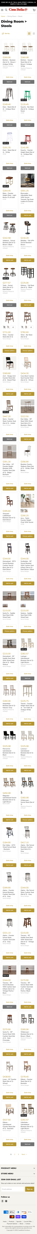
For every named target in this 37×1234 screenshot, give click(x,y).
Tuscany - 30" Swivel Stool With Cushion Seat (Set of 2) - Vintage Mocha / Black (27, 987)
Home (3, 16)
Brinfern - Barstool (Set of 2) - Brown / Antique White (9, 62)
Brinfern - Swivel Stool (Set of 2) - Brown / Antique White (26, 63)
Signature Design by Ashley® (8, 247)
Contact (27, 1224)
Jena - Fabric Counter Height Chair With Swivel (27, 520)
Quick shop (9, 77)
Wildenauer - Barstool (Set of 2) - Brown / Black (27, 1034)
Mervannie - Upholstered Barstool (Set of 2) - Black (9, 752)
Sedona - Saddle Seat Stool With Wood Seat (26, 615)
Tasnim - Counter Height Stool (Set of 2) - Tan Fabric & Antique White (27, 707)
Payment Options (12, 1224)
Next (23, 1154)
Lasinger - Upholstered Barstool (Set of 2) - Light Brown (27, 659)
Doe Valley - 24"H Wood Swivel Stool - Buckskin (9, 847)
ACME (4, 111)
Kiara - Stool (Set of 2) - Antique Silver (9, 108)
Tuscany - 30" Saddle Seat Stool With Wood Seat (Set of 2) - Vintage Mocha (27, 939)
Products (11, 1221)
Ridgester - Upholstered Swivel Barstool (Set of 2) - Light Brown (9, 799)
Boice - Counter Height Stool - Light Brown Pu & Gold (9, 195)
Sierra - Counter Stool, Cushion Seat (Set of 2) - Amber (9, 421)
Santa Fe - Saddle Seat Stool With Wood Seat (9, 615)
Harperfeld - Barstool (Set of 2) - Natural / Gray (9, 706)
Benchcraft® (6, 803)
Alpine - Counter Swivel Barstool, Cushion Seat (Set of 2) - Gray (9, 893)
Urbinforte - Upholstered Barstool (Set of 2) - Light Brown (27, 1125)
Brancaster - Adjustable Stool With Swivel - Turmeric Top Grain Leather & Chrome (27, 197)
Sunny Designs (7, 339)
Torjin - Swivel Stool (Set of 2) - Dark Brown (8, 287)
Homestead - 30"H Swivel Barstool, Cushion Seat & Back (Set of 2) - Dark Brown (9, 565)
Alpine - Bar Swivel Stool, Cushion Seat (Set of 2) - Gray (27, 892)
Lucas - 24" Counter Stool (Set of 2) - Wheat (9, 1081)
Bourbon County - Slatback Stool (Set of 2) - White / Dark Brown (27, 467)
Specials (18, 1221)
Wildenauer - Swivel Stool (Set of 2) (27, 802)
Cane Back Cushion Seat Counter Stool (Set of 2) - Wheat (27, 378)
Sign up (30, 1189)
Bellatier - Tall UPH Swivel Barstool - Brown (27, 243)
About (21, 1224)
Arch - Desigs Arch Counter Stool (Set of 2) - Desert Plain (9, 378)
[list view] (33, 33)
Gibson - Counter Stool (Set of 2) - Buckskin (26, 1081)
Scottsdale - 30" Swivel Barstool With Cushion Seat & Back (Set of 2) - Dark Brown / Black (27, 565)
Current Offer (28, 1221)
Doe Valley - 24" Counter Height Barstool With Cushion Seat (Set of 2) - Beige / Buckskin (9, 469)
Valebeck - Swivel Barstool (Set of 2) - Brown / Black (9, 243)
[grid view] (29, 33)
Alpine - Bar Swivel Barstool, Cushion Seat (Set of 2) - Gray (27, 848)
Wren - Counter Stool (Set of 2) (8, 336)
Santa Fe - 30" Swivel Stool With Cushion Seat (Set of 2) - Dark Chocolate (9, 1036)
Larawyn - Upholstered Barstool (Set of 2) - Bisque (27, 752)
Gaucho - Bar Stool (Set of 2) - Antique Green (27, 109)
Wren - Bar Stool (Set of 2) (26, 336)
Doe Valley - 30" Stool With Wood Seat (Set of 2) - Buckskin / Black (27, 422)
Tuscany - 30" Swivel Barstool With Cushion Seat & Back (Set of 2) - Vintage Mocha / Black (9, 988)
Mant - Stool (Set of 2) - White (9, 151)
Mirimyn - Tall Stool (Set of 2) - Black (27, 286)
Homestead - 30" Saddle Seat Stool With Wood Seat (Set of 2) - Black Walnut (9, 660)
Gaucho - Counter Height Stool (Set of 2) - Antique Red (27, 152)
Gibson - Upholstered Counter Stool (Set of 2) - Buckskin (9, 1125)
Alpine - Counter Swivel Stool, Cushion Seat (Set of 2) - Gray (9, 938)
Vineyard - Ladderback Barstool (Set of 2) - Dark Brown (9, 517)
